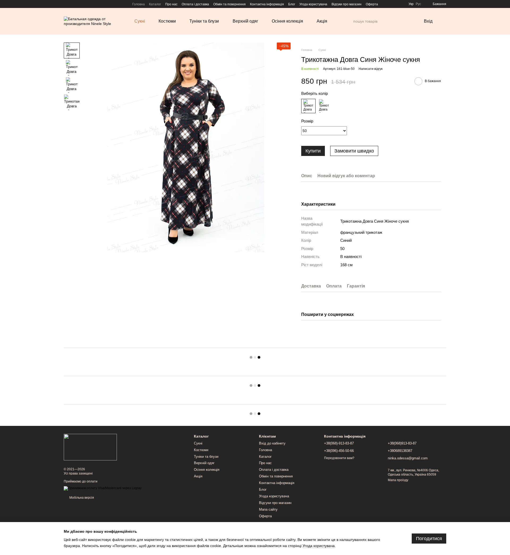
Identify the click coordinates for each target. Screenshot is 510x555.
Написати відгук (370, 69)
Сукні (139, 21)
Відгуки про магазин (347, 4)
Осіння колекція (287, 21)
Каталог (155, 4)
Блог (291, 4)
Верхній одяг (245, 21)
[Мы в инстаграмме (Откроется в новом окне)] (78, 4)
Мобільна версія (81, 497)
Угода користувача (313, 4)
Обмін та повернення (229, 4)
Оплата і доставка (195, 4)
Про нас (171, 4)
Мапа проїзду (398, 480)
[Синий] (308, 106)
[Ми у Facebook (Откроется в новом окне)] (66, 4)
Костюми (167, 21)
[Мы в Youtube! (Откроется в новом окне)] (72, 4)
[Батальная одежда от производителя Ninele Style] (90, 447)
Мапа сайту (268, 509)
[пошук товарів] (349, 21)
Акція (322, 21)
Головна (138, 4)
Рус (418, 4)
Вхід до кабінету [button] (272, 443)
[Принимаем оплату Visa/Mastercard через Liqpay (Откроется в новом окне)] (103, 488)
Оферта (372, 4)
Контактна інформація (267, 4)
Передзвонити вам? (339, 458)
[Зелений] (324, 106)
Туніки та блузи (204, 21)
